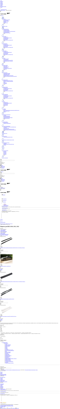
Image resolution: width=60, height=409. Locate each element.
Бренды (1, 373)
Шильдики (6, 362)
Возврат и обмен (2, 380)
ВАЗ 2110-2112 (6, 343)
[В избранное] (0, 252)
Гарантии (1, 379)
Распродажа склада (4, 9)
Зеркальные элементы (8, 355)
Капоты (6, 348)
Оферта (1, 407)
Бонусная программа (3, 374)
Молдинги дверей (7, 352)
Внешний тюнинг (4, 342)
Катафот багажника (8, 359)
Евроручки (6, 353)
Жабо (6, 351)
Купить (1, 269)
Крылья (6, 347)
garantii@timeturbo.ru (3, 391)
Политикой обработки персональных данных (6, 405)
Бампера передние (7, 345)
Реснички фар (7, 354)
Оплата (1, 378)
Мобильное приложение (3, 381)
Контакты (1, 387)
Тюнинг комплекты (8, 344)
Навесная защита (7, 356)
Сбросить (5, 340)
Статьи (1, 385)
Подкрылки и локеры (8, 360)
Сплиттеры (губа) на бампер (9, 361)
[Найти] (1, 164)
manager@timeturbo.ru (3, 389)
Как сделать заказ (2, 377)
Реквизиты (1, 384)
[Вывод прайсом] (1, 235)
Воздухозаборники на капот (9, 349)
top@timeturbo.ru (2, 393)
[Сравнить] (0, 253)
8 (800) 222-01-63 (2, 10)
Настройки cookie (2, 406)
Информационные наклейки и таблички (10, 358)
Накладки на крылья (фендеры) (9, 350)
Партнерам (1, 386)
